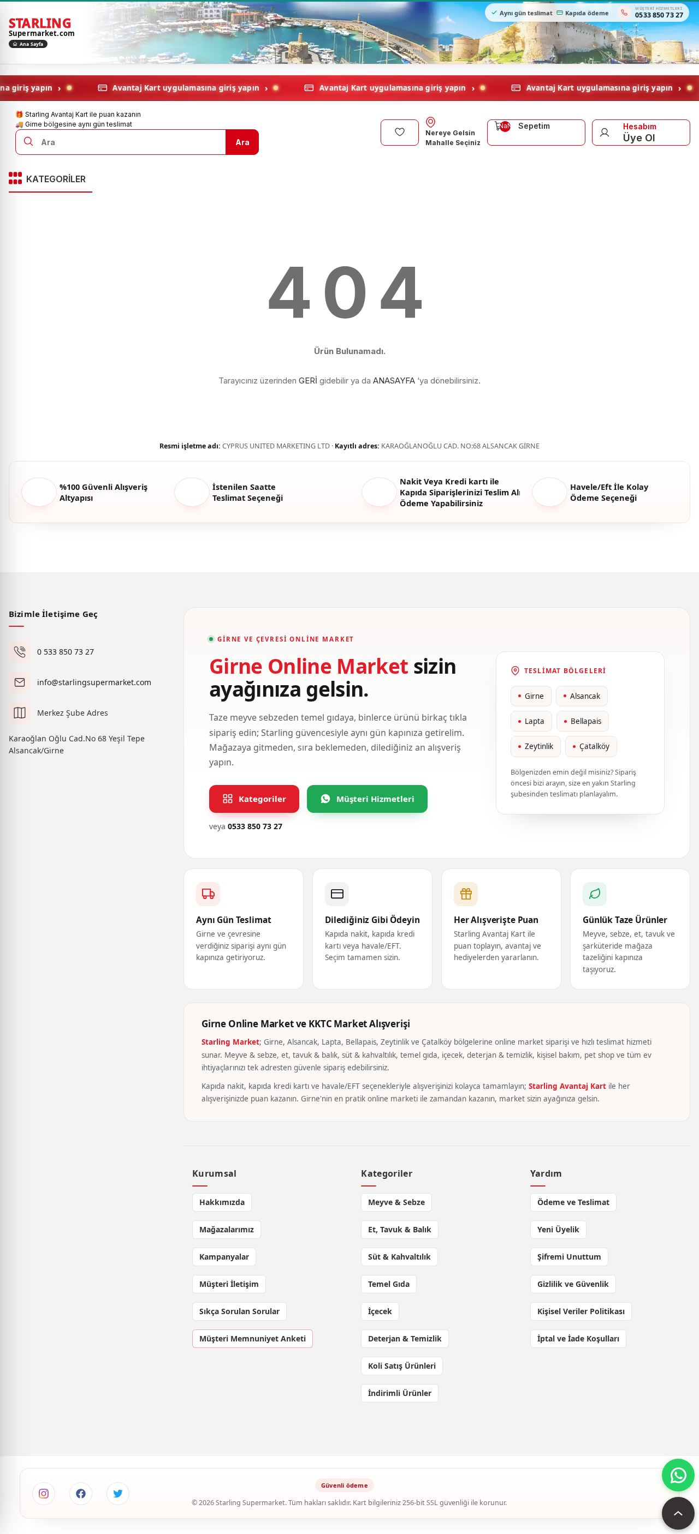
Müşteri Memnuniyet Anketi (252, 1338)
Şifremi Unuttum (569, 1256)
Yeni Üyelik (558, 1229)
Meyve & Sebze (396, 1202)
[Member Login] (604, 132)
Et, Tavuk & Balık (399, 1229)
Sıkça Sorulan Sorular (239, 1311)
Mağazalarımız (226, 1229)
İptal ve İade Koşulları (578, 1338)
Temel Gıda (389, 1284)
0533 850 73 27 (255, 826)
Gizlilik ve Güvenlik (573, 1284)
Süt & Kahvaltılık (399, 1256)
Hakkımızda (222, 1202)
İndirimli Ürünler (399, 1393)
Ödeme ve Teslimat (573, 1202)
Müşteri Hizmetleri (375, 798)
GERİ (308, 380)
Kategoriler (262, 798)
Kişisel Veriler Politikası (581, 1311)
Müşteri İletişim (229, 1284)
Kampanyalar (224, 1256)
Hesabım (639, 125)
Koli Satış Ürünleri (402, 1366)
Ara (242, 141)
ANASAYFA (394, 380)
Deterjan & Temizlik (405, 1338)
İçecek (380, 1311)
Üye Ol (639, 137)
